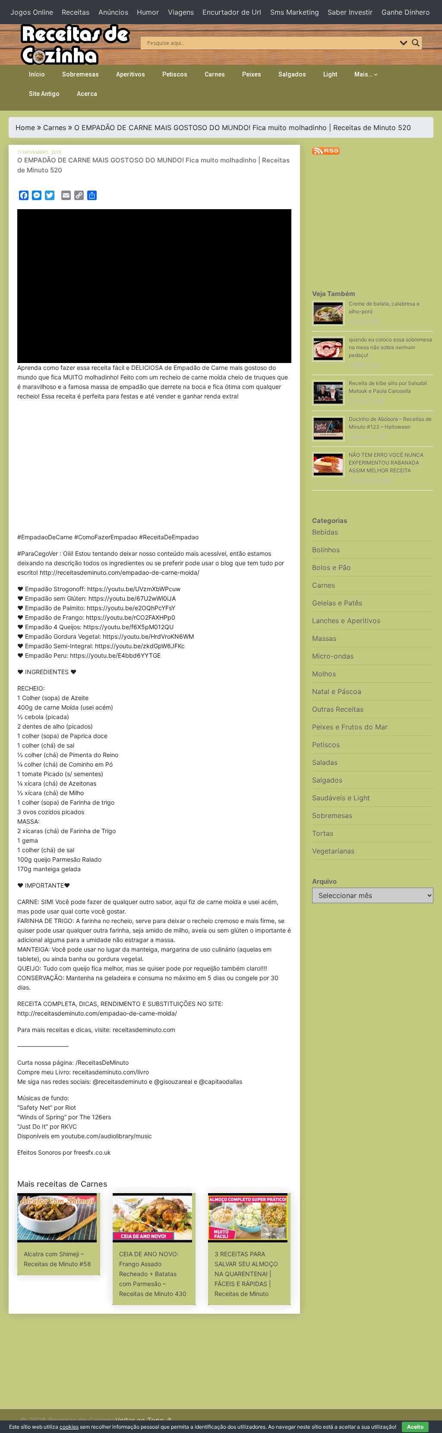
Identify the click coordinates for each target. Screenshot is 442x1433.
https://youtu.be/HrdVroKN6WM (148, 636)
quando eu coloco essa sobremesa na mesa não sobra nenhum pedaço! (390, 347)
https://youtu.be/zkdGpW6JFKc (140, 646)
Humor (148, 12)
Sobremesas (80, 74)
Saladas (325, 762)
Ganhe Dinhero (406, 12)
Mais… (363, 74)
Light (330, 74)
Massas (324, 638)
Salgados (292, 74)
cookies (69, 1426)
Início (37, 74)
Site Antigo (44, 93)
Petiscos (174, 74)
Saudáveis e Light (341, 797)
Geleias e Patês (337, 603)
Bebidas (325, 532)
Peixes (251, 74)
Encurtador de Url (231, 12)
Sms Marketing (294, 12)
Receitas (75, 12)
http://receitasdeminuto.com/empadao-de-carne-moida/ (119, 572)
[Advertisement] (154, 468)
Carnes (215, 74)
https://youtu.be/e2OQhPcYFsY (131, 607)
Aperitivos (130, 74)
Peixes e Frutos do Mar (350, 727)
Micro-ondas (333, 656)
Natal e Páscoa (336, 691)
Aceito (415, 1426)
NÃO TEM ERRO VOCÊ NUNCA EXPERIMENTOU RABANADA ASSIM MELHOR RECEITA (386, 463)
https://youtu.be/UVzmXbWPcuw (133, 588)
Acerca (87, 93)
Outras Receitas (337, 709)
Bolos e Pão (331, 567)
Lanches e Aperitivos (346, 620)
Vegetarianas (333, 851)
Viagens (181, 12)
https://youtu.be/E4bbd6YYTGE (115, 655)
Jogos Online (31, 12)
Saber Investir (350, 12)
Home (25, 127)
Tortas (322, 833)
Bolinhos (326, 549)
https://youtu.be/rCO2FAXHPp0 (130, 617)
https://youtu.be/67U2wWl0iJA (132, 598)
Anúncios (113, 12)
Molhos (324, 673)
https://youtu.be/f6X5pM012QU (128, 627)
